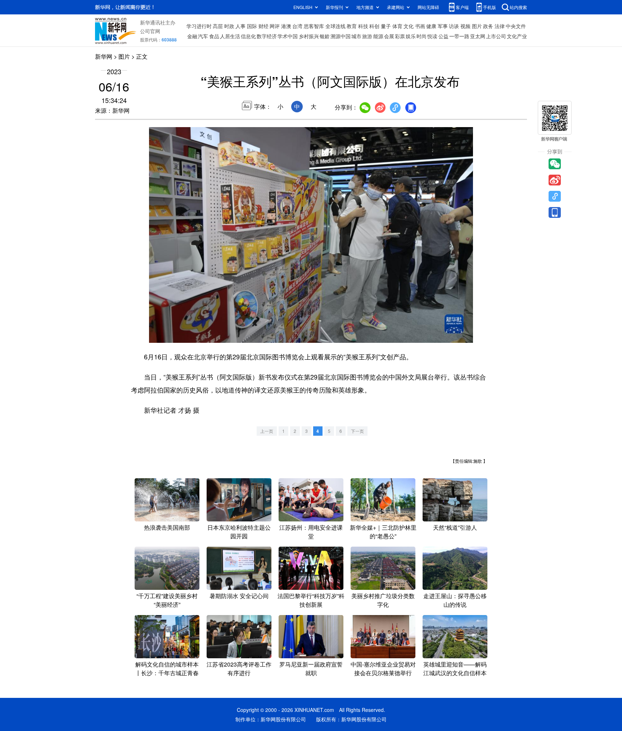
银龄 (325, 36)
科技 (363, 26)
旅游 (367, 36)
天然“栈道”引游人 (455, 527)
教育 (352, 26)
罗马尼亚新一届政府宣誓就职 (311, 668)
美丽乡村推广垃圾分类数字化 (383, 600)
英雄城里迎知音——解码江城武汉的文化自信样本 (455, 668)
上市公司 (496, 36)
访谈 (454, 26)
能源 (378, 36)
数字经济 (267, 36)
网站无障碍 (428, 7)
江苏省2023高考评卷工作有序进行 (239, 668)
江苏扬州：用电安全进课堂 (311, 531)
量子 (386, 26)
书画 (420, 26)
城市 (356, 36)
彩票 (400, 36)
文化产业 (517, 36)
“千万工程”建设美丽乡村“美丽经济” (167, 600)
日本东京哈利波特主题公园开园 (239, 531)
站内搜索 (518, 7)
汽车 (203, 36)
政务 (488, 26)
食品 (214, 36)
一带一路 (459, 36)
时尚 (421, 36)
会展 (389, 36)
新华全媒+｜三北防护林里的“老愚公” (383, 531)
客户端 (462, 7)
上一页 (266, 431)
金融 (192, 36)
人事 (240, 26)
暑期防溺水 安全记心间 (239, 596)
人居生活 (230, 36)
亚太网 (477, 36)
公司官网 (150, 31)
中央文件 (516, 26)
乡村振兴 (309, 36)
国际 (252, 26)
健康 (431, 26)
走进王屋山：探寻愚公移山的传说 (455, 600)
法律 (500, 26)
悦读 (432, 36)
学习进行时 (199, 26)
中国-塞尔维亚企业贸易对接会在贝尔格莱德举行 (383, 668)
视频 (465, 26)
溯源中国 (340, 36)
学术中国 (288, 36)
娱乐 (411, 36)
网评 (275, 26)
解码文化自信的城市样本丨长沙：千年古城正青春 (167, 668)
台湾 (297, 26)
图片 (477, 26)
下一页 (357, 431)
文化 (409, 26)
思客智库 (314, 26)
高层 (218, 26)
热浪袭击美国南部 (167, 527)
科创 (374, 26)
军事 (443, 26)
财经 (263, 26)
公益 (443, 36)
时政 (229, 26)
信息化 (248, 36)
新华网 (103, 56)
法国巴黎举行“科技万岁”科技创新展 (311, 600)
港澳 (286, 26)
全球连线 (335, 26)
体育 (397, 26)
